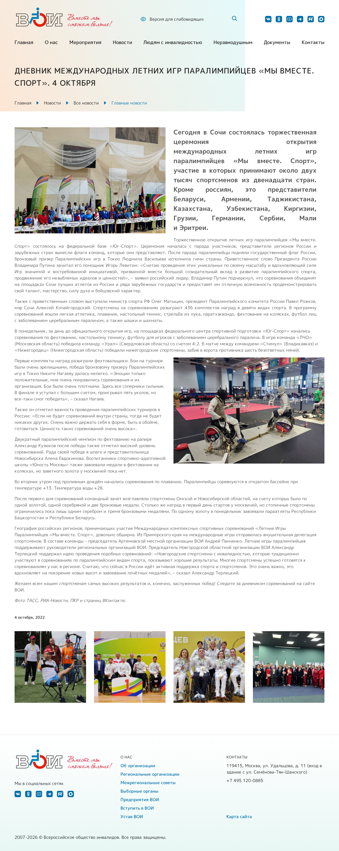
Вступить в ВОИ (137, 808)
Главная (24, 42)
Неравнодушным (232, 42)
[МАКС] (321, 19)
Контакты (313, 42)
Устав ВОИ (132, 816)
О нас (51, 42)
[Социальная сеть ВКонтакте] (268, 19)
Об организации (138, 766)
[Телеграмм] (300, 19)
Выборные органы (139, 791)
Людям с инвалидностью (172, 42)
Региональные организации (150, 774)
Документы (277, 42)
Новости (122, 42)
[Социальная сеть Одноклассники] (279, 19)
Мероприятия (85, 42)
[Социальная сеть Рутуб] (310, 19)
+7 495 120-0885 (244, 780)
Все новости (86, 103)
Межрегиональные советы (148, 782)
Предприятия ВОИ (140, 799)
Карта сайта (239, 816)
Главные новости (129, 103)
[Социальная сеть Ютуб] (289, 19)
